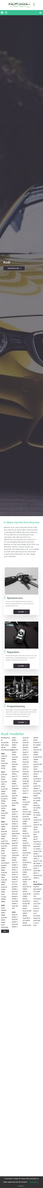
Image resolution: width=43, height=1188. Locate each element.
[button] (40, 13)
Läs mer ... (21, 1186)
